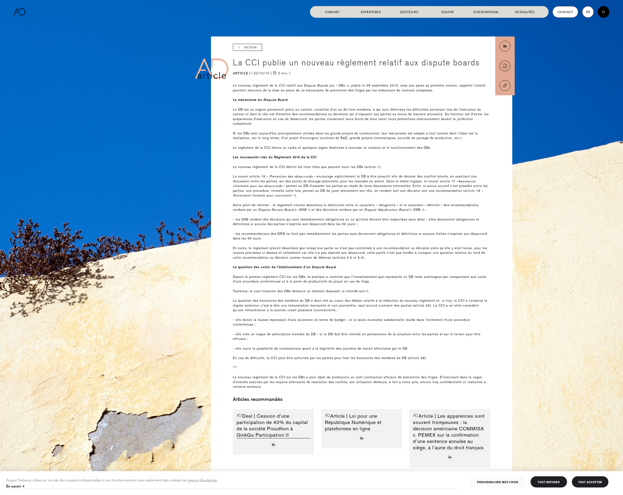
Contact (565, 12)
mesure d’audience (202, 479)
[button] (505, 85)
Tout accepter (590, 482)
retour (251, 47)
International (486, 12)
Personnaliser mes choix (497, 482)
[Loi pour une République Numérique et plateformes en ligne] (362, 438)
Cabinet (332, 12)
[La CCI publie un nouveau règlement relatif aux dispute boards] (505, 46)
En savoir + (15, 486)
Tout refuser (549, 482)
